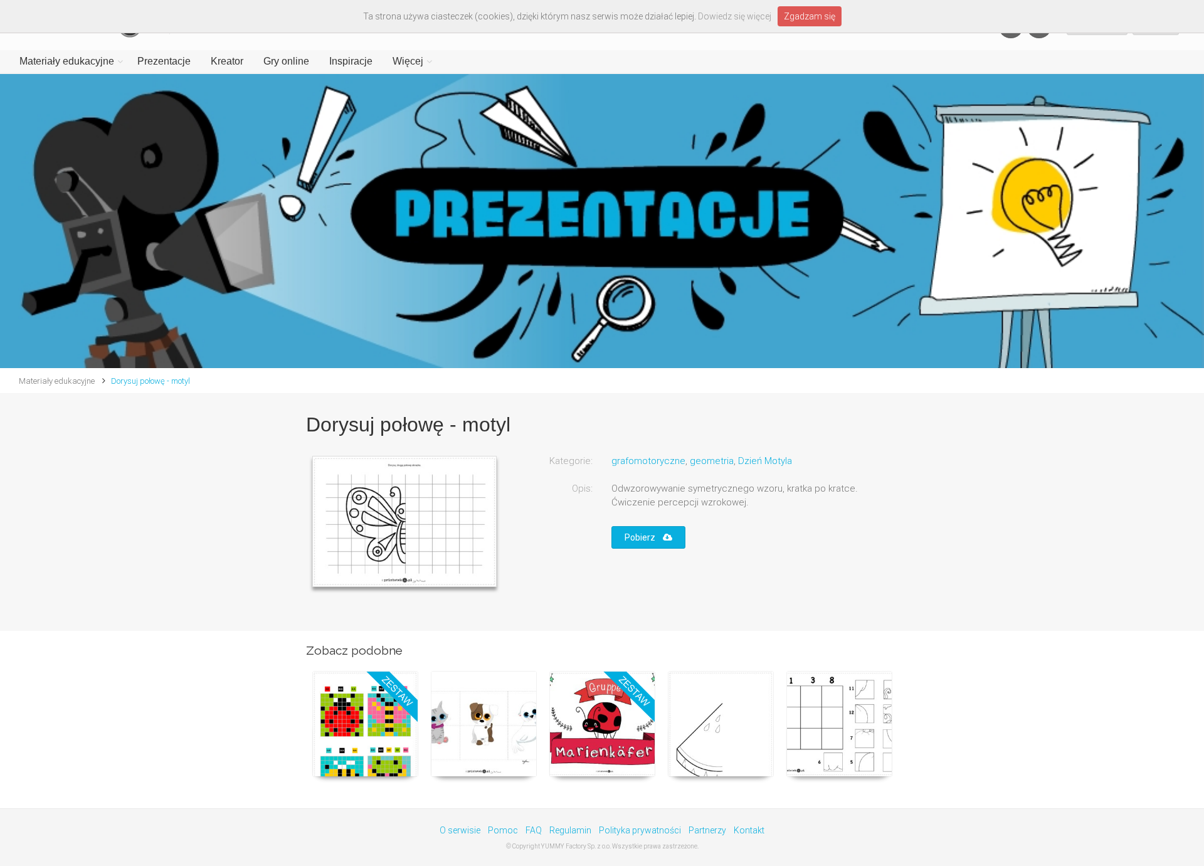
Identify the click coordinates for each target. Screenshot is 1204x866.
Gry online (286, 61)
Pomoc (503, 830)
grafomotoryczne (648, 461)
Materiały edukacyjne (66, 61)
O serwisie (460, 830)
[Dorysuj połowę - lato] (720, 724)
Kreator (227, 61)
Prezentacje (164, 61)
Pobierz (644, 537)
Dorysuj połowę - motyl (150, 381)
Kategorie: (571, 461)
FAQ (533, 830)
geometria (712, 461)
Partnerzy (707, 830)
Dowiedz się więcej (734, 16)
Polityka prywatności (640, 830)
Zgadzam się (809, 16)
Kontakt (749, 830)
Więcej (408, 61)
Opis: (582, 488)
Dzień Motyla (765, 461)
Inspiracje (350, 61)
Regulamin (570, 830)
